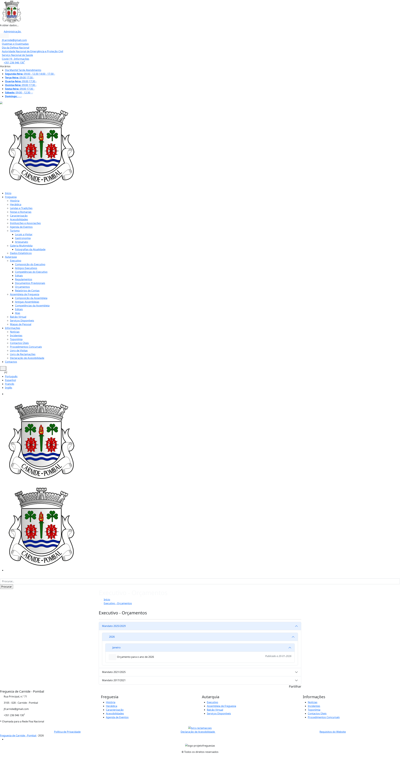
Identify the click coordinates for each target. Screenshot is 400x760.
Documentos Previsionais (30, 283)
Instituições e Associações (25, 223)
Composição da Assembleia (31, 298)
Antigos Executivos (26, 268)
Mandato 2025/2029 (114, 626)
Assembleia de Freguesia (24, 294)
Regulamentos (23, 279)
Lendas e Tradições (21, 208)
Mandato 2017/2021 (114, 680)
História (14, 200)
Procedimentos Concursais (26, 346)
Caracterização (19, 215)
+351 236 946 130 (14, 62)
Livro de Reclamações (22, 354)
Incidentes (16, 335)
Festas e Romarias (20, 212)
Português (11, 376)
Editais (19, 275)
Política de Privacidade (67, 731)
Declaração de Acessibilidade (27, 358)
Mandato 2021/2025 (114, 672)
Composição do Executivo (30, 264)
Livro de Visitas (19, 350)
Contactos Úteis (19, 343)
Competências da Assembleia (32, 305)
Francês (9, 384)
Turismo (15, 230)
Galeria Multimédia (21, 245)
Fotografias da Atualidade (30, 249)
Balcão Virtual (18, 317)
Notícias (15, 331)
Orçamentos (22, 287)
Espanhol (10, 380)
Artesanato (21, 242)
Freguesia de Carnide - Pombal (18, 735)
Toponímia (16, 339)
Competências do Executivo (31, 272)
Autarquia (11, 257)
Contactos (11, 361)
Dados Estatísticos (21, 253)
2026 (112, 636)
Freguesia (11, 197)
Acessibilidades (19, 219)
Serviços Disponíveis (22, 320)
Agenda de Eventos (21, 227)
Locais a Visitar (23, 234)
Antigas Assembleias (27, 302)
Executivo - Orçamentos (118, 603)
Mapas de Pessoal (20, 324)
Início (8, 193)
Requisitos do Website (333, 731)
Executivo (15, 260)
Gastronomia (23, 238)
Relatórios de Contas (27, 290)
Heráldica (15, 204)
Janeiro (116, 647)
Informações (12, 328)
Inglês (8, 387)
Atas (17, 313)
